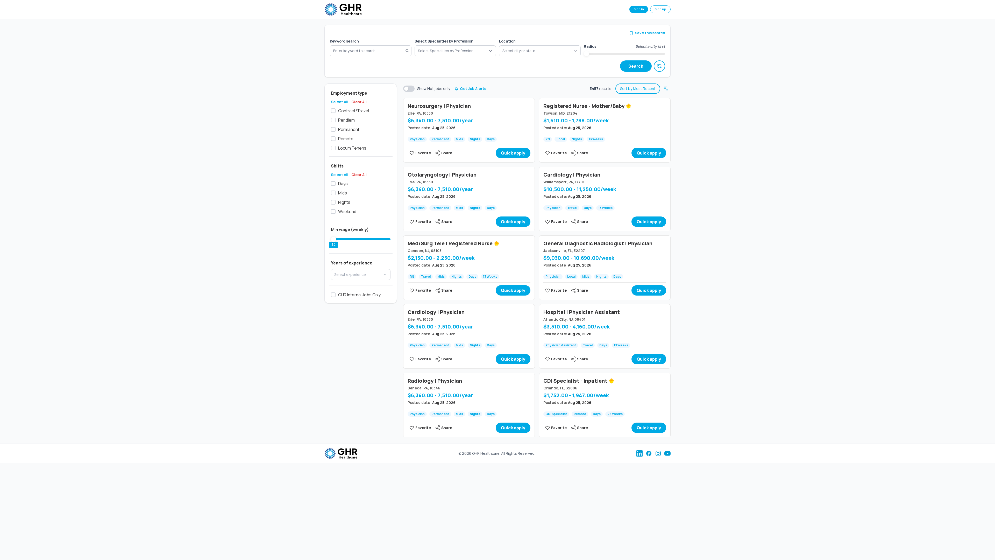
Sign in (639, 9)
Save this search (650, 32)
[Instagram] (658, 453)
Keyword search (344, 41)
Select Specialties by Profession (444, 41)
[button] (540, 50)
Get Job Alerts (473, 88)
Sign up (660, 9)
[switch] (409, 89)
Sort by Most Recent (638, 88)
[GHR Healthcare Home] (343, 9)
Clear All (359, 101)
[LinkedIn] (639, 453)
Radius (590, 46)
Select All (339, 101)
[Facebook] (649, 453)
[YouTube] (667, 453)
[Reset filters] (659, 66)
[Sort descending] (666, 88)
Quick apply (513, 153)
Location (507, 41)
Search (635, 66)
